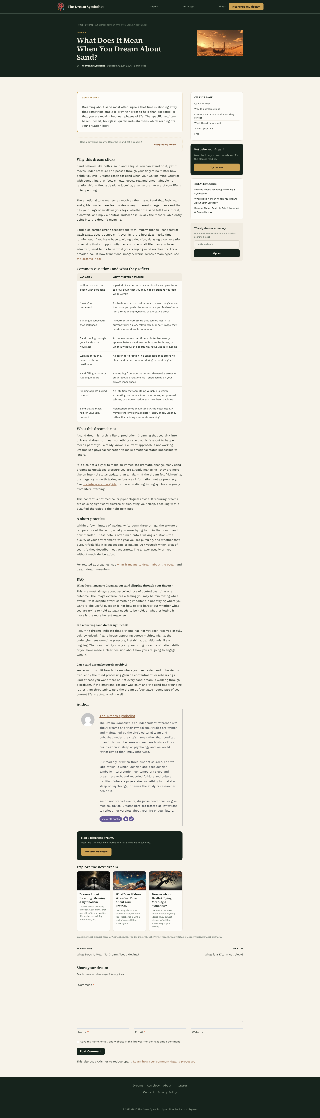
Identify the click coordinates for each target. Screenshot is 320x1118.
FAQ (196, 134)
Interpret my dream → (166, 144)
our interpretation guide (99, 484)
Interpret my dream (246, 6)
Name (83, 1032)
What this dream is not (207, 123)
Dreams (153, 6)
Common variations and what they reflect (214, 116)
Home (80, 25)
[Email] (125, 818)
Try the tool (217, 167)
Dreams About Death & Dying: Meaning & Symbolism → (216, 210)
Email (140, 1032)
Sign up (216, 253)
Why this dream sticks (207, 109)
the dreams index (89, 258)
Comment (86, 984)
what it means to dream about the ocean (146, 564)
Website (197, 1032)
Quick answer (202, 103)
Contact (148, 1092)
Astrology (188, 6)
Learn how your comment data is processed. (164, 1061)
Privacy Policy (167, 1092)
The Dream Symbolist (117, 716)
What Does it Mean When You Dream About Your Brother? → (215, 200)
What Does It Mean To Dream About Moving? (108, 951)
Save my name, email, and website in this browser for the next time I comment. (130, 1041)
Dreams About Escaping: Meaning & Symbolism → (214, 191)
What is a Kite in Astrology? (224, 951)
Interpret (181, 1085)
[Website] (131, 818)
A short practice (203, 128)
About (222, 6)
